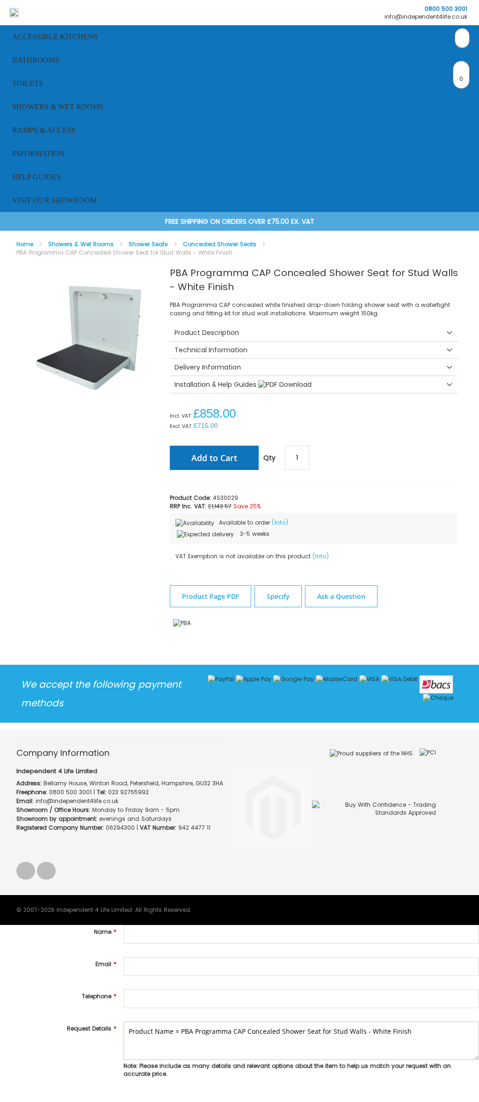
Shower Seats (149, 244)
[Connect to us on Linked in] (26, 868)
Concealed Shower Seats (220, 244)
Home (25, 244)
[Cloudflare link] (269, 769)
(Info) (280, 522)
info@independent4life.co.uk (426, 17)
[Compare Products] (462, 38)
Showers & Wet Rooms (82, 244)
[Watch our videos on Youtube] (46, 868)
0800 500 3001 (446, 9)
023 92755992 (128, 792)
